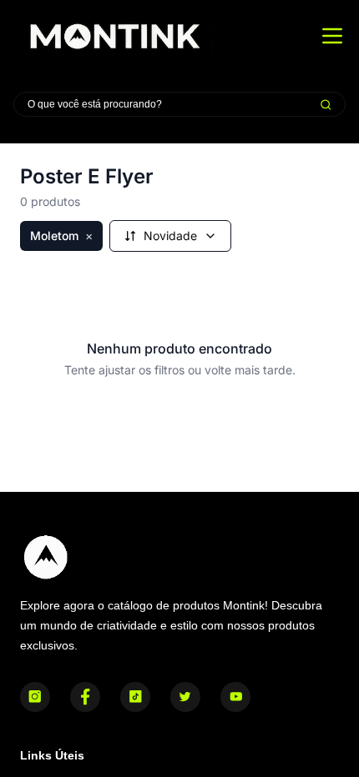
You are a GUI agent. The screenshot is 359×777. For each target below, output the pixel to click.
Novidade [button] (170, 235)
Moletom (61, 235)
